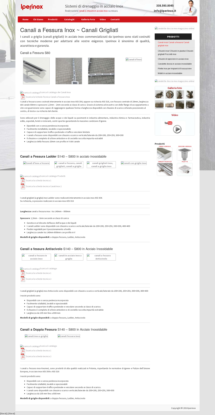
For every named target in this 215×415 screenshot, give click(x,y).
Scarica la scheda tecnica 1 (38, 180)
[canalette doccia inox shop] (174, 80)
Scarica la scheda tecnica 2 (38, 278)
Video (103, 19)
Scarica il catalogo (48, 268)
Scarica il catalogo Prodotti (52, 176)
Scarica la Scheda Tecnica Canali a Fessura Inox (48, 96)
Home (25, 19)
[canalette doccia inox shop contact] (174, 28)
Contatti (115, 19)
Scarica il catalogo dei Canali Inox (55, 92)
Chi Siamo (38, 19)
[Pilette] (185, 169)
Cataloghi (69, 19)
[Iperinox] (32, 6)
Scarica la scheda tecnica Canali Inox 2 (44, 186)
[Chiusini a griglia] (185, 154)
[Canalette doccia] (165, 169)
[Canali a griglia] (165, 154)
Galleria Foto (88, 19)
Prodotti (53, 19)
